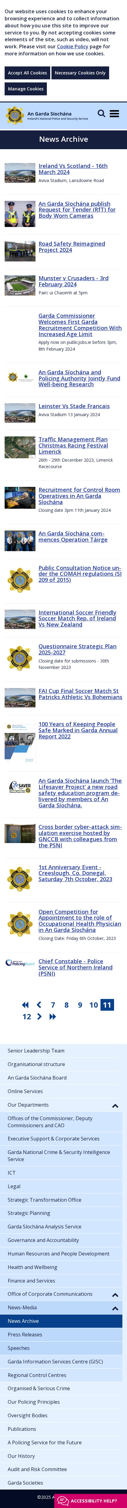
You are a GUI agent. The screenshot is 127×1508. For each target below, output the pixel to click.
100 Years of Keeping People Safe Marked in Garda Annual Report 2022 (78, 730)
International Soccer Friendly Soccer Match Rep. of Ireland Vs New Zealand (78, 618)
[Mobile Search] (101, 113)
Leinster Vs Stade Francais (74, 406)
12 (27, 1016)
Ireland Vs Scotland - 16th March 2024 (73, 169)
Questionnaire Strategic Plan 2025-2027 (78, 649)
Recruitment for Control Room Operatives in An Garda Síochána (79, 496)
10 (93, 1005)
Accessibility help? (94, 1501)
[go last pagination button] (54, 1016)
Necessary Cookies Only (80, 73)
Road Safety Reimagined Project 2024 (72, 246)
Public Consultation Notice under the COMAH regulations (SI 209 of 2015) (80, 574)
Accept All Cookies (27, 73)
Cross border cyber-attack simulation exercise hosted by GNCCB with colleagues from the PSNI (80, 836)
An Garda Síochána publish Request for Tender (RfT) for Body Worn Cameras (77, 210)
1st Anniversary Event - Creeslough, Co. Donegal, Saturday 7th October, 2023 (75, 873)
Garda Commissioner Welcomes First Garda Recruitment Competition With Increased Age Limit (80, 324)
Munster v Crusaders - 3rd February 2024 (74, 281)
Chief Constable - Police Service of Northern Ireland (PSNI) (76, 967)
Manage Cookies (25, 89)
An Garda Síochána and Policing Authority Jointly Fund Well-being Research (79, 378)
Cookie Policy (72, 46)
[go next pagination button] (40, 1016)
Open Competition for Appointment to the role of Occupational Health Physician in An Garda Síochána (80, 920)
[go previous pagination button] (39, 1005)
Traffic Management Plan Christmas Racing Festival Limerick (73, 445)
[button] (115, 1105)
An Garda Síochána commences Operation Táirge (73, 536)
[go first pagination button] (26, 1005)
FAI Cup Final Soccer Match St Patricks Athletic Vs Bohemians (80, 694)
